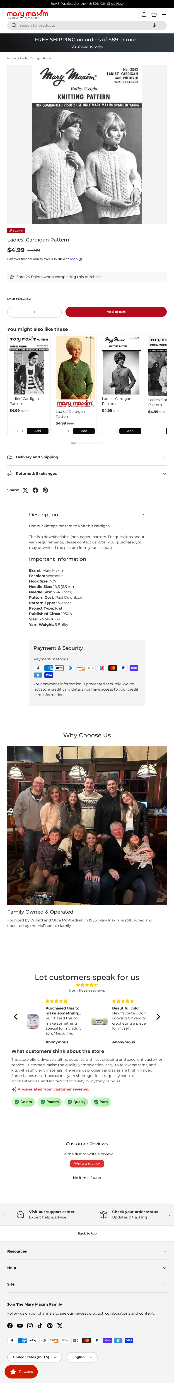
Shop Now (115, 4)
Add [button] (37, 431)
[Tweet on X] (25, 490)
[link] (29, 365)
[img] (87, 985)
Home (11, 58)
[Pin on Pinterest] (45, 490)
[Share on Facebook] (35, 490)
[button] (154, 25)
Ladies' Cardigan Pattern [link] (24, 401)
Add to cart (116, 312)
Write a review (87, 1163)
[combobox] (87, 25)
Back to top (87, 1233)
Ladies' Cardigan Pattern (36, 58)
